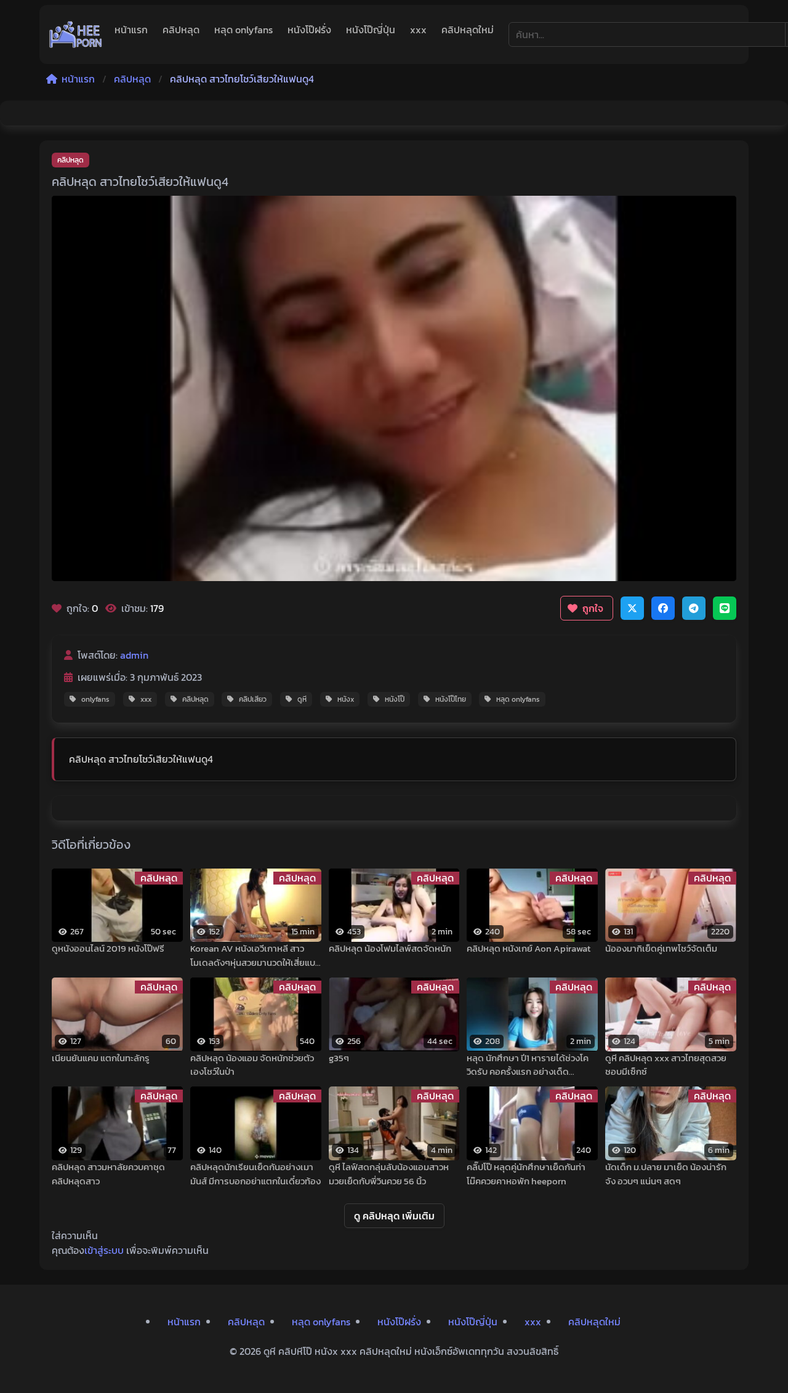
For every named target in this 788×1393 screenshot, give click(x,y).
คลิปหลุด (181, 29)
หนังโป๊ (394, 699)
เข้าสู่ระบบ (104, 1250)
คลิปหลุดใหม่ (467, 29)
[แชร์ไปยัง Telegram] (694, 608)
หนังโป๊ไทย (450, 699)
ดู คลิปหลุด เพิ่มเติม (394, 1215)
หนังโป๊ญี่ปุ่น (370, 29)
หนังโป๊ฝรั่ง (309, 29)
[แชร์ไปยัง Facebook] (663, 608)
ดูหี (302, 699)
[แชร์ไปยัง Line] (724, 608)
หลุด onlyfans (243, 29)
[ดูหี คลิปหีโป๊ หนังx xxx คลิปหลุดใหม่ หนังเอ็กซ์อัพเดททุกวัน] (75, 34)
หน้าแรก (131, 29)
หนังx (345, 699)
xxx (418, 29)
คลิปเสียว (253, 699)
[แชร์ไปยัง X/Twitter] (632, 608)
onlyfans (95, 699)
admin (134, 655)
